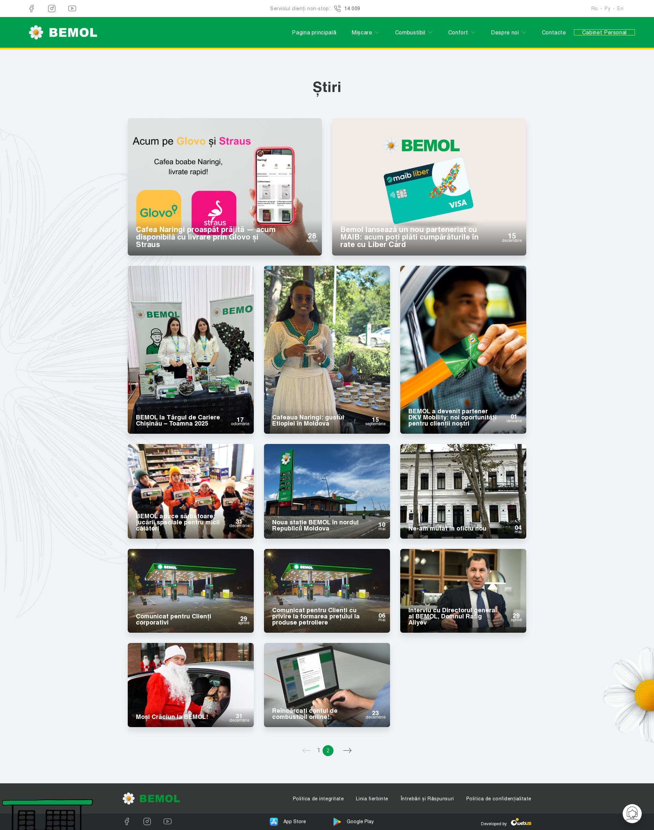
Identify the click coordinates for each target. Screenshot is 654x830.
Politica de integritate (318, 798)
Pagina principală (314, 32)
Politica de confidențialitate (498, 798)
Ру (607, 8)
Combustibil (410, 32)
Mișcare (362, 32)
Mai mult (225, 177)
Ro (594, 8)
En (620, 8)
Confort (458, 32)
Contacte (554, 32)
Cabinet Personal (604, 32)
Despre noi (505, 32)
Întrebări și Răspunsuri (427, 798)
